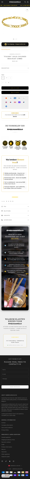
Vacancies (3, 451)
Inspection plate (5, 456)
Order (2, 444)
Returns (3, 449)
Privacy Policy (5, 430)
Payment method (5, 442)
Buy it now (15, 92)
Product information (6, 447)
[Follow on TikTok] (6, 461)
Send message (15, 386)
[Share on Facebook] (6, 201)
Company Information (7, 425)
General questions (6, 437)
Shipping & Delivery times (8, 439)
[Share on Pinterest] (10, 201)
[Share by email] (12, 201)
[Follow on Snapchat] (9, 461)
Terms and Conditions (7, 427)
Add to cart (15, 88)
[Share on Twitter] (8, 201)
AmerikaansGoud (14, 54)
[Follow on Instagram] (2, 461)
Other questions (5, 454)
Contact (3, 422)
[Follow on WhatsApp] (13, 461)
